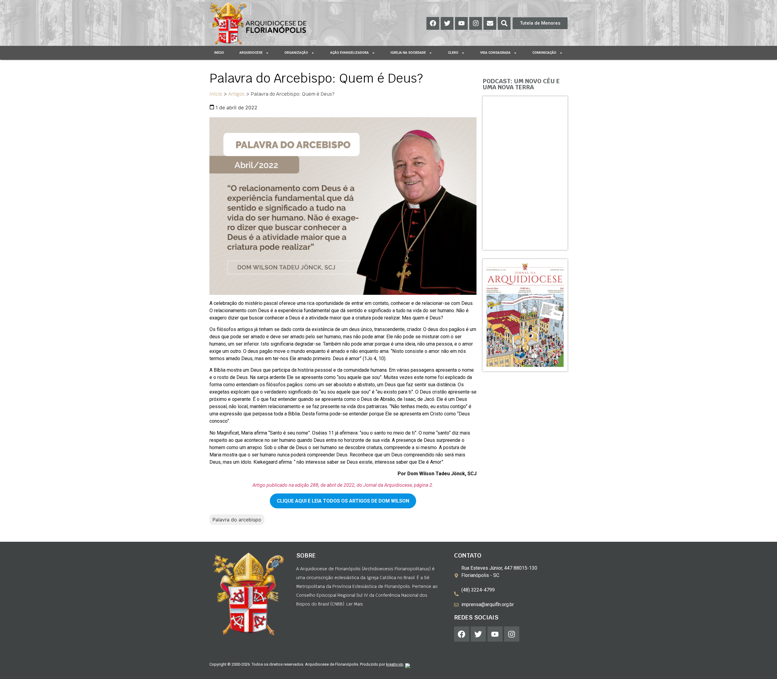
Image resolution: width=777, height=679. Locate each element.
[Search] (504, 23)
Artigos (236, 94)
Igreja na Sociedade (408, 53)
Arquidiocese (251, 53)
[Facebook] (432, 23)
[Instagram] (475, 23)
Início (219, 53)
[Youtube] (461, 23)
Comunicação (544, 53)
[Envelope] (490, 23)
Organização (296, 53)
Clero (453, 53)
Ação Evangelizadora (349, 53)
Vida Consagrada (495, 53)
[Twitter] (447, 23)
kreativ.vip (394, 664)
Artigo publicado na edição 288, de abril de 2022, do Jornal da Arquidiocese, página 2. (343, 485)
